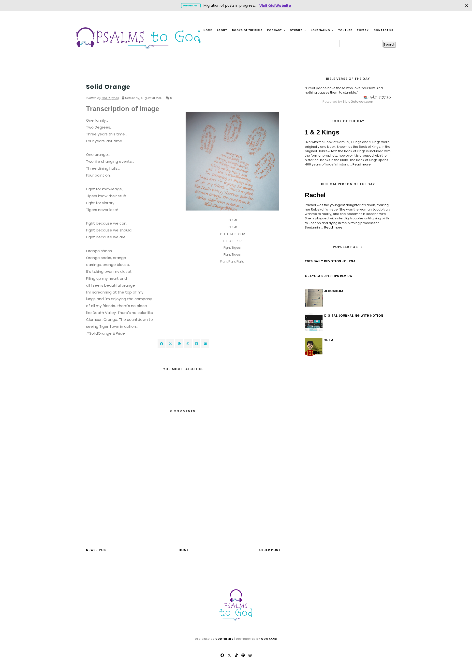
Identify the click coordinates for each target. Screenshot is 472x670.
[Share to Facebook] (161, 343)
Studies (296, 30)
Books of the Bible (247, 30)
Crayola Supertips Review (328, 276)
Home (208, 30)
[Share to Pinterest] (205, 343)
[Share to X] (170, 343)
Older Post (269, 550)
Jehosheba (334, 291)
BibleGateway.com (358, 101)
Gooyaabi (269, 639)
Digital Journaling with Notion (353, 315)
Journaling (321, 30)
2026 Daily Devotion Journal (331, 261)
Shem (328, 340)
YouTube (345, 30)
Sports (92, 77)
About (222, 30)
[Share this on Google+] (179, 343)
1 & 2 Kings (322, 132)
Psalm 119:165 (379, 97)
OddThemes (224, 639)
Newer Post (97, 550)
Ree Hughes (110, 98)
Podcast (275, 30)
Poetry (363, 30)
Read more (362, 164)
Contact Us (383, 30)
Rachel (315, 195)
